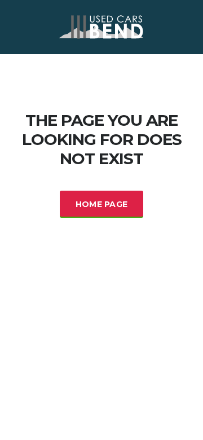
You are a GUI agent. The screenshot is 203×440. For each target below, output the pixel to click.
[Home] (101, 26)
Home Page (102, 204)
